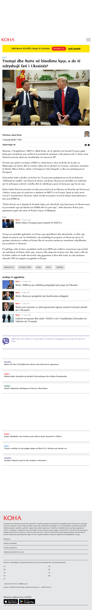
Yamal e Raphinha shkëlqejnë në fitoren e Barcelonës (26, 388)
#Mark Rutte (9, 267)
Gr (49, 566)
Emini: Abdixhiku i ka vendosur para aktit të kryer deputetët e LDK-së (33, 436)
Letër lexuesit (74, 49)
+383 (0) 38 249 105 (10, 584)
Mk (49, 576)
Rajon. (6, 446)
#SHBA (38, 267)
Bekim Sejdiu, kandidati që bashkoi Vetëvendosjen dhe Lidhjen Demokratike (35, 376)
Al (4, 566)
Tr (49, 572)
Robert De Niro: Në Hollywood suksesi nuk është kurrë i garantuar (31, 364)
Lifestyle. (8, 458)
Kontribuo (58, 49)
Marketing (7, 539)
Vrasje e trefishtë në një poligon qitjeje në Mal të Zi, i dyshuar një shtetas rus (35, 448)
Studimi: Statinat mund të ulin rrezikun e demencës (25, 460)
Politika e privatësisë (10, 543)
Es (4, 579)
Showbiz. (8, 362)
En (5, 569)
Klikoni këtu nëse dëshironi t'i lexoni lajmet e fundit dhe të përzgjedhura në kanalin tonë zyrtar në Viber (48, 340)
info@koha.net (22, 584)
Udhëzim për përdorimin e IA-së (14, 552)
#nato (48, 267)
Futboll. (7, 386)
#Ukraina (59, 267)
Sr (49, 569)
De (5, 572)
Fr (4, 576)
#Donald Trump (25, 267)
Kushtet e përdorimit (10, 548)
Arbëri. (7, 374)
